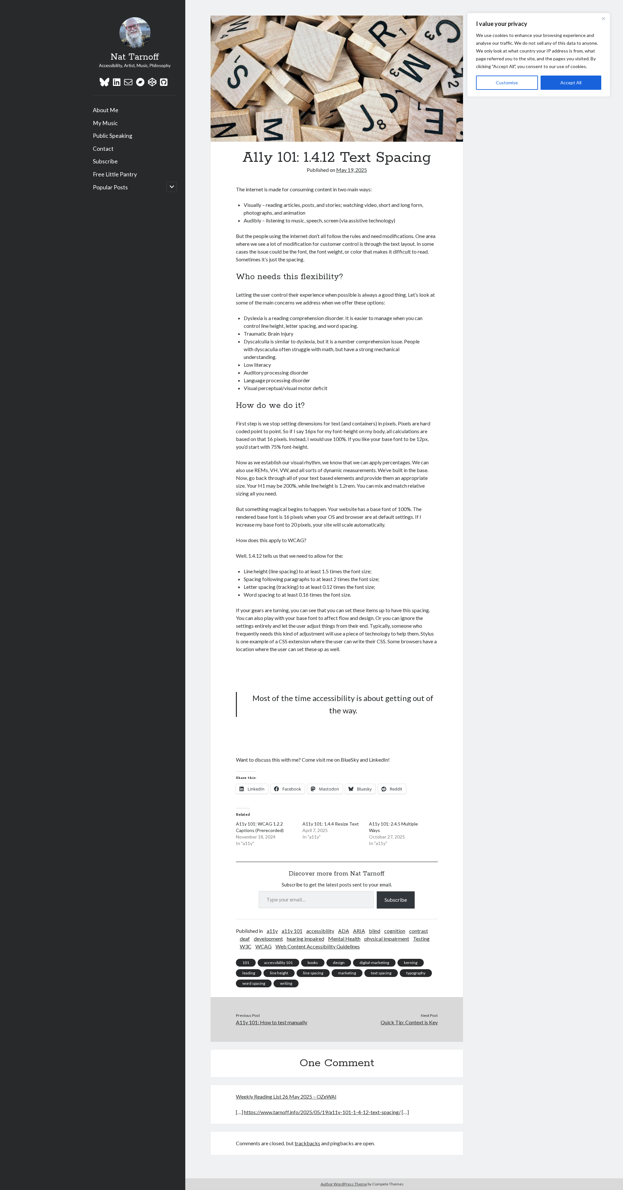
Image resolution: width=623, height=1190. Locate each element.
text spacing (381, 972)
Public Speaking (112, 135)
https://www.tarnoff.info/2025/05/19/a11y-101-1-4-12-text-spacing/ (322, 1112)
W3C (245, 946)
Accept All (570, 82)
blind (374, 931)
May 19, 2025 (351, 170)
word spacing (253, 983)
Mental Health (344, 938)
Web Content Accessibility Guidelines (317, 946)
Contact (103, 148)
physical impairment (386, 938)
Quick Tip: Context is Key (409, 1022)
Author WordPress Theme (344, 1184)
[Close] (603, 18)
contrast (418, 931)
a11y (272, 931)
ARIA (359, 931)
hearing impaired (305, 938)
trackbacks (307, 1143)
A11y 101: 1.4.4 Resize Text (330, 824)
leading (248, 972)
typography (415, 972)
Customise (507, 82)
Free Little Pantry (115, 174)
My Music (105, 123)
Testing (421, 938)
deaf (245, 938)
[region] (538, 55)
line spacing (313, 972)
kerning (410, 962)
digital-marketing (374, 962)
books (313, 962)
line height (279, 972)
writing (286, 983)
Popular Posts (110, 187)
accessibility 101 (278, 962)
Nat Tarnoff (135, 57)
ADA (343, 931)
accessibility (320, 931)
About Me (105, 110)
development (268, 938)
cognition (394, 931)
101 (245, 962)
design (339, 962)
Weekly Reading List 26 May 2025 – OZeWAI (286, 1096)
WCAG (263, 946)
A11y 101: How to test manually (271, 1022)
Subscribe (105, 161)
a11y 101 (292, 931)
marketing (347, 972)
